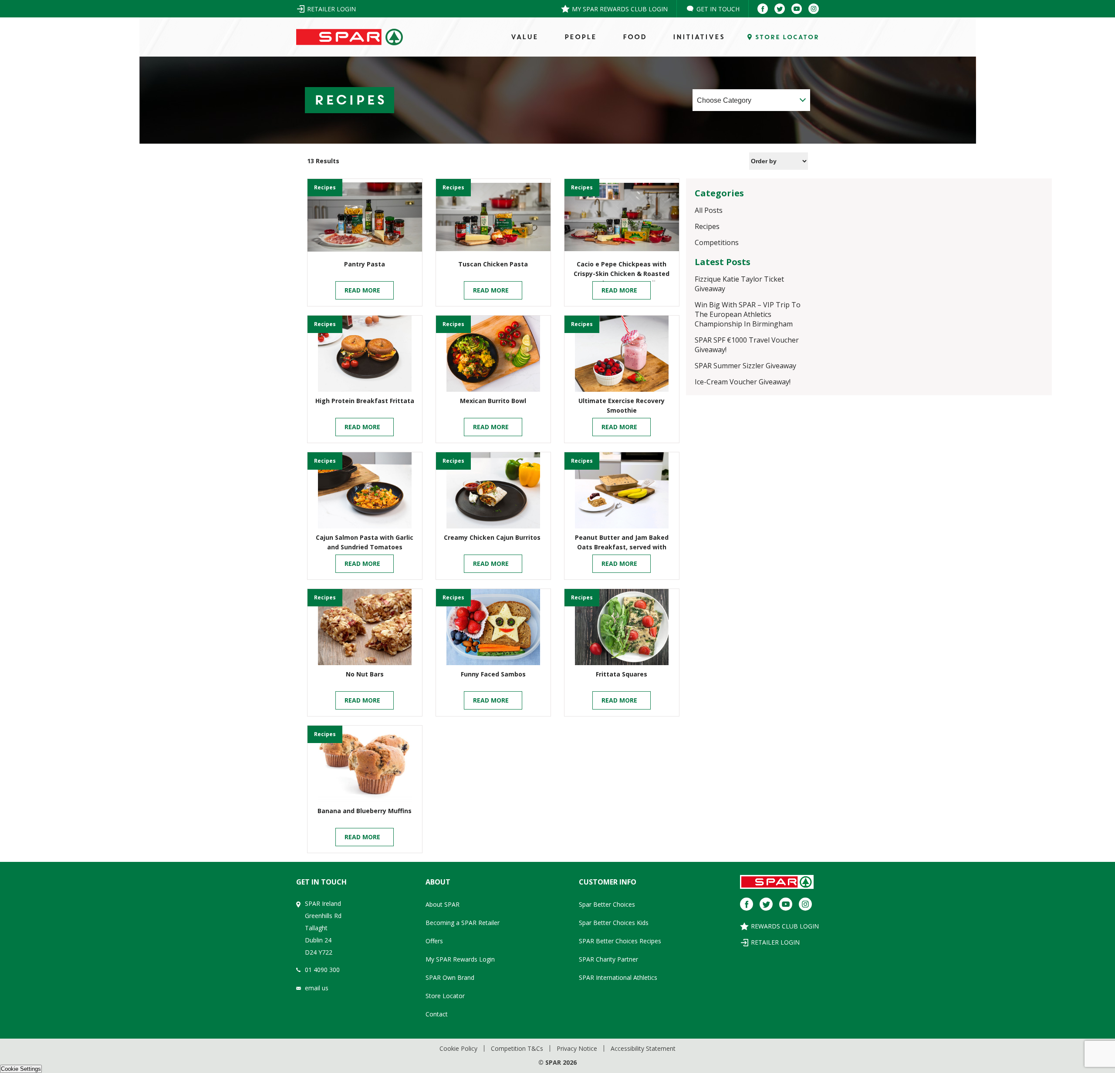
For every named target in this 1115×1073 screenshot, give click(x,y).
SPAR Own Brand (450, 977)
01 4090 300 (322, 969)
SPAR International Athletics (618, 977)
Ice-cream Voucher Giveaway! (743, 382)
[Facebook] (762, 8)
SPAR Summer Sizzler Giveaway (746, 365)
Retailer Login (331, 9)
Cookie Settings (21, 1069)
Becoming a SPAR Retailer (463, 922)
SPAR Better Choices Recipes (620, 941)
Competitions (717, 242)
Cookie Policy (458, 1048)
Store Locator (445, 996)
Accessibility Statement (643, 1048)
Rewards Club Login (785, 926)
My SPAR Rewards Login (460, 959)
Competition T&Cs (517, 1048)
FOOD (634, 37)
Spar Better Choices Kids (614, 922)
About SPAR (443, 904)
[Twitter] (779, 8)
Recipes (707, 226)
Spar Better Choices (607, 904)
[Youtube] (796, 8)
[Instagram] (813, 8)
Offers (434, 941)
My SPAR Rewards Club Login (620, 9)
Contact (437, 1014)
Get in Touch (718, 9)
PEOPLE (580, 37)
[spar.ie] (349, 37)
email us (316, 988)
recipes (325, 187)
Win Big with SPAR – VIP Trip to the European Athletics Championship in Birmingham (748, 314)
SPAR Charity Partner (608, 959)
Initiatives (698, 37)
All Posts (709, 210)
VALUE (524, 37)
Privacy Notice (577, 1048)
